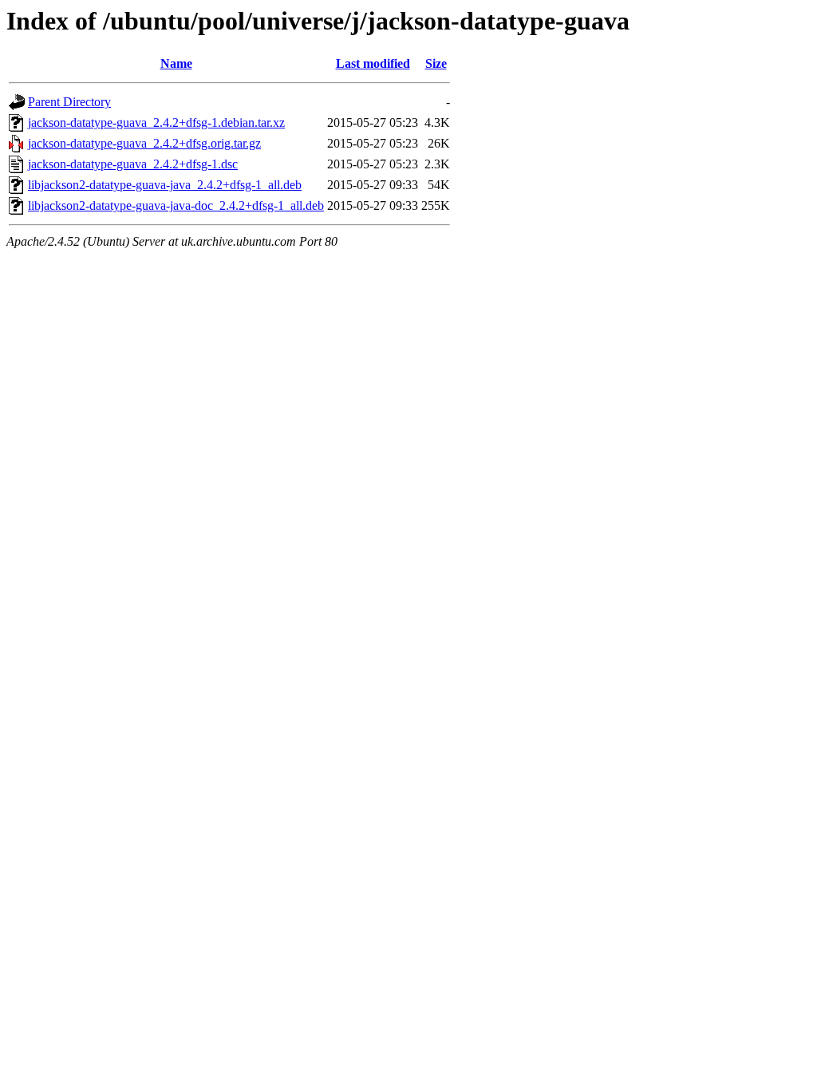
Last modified (373, 63)
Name (176, 63)
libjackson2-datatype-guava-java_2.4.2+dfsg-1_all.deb (165, 185)
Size (436, 63)
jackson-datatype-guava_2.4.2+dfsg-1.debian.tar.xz (156, 122)
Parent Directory (69, 102)
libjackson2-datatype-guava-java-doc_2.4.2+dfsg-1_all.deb (176, 205)
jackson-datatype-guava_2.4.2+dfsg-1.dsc (133, 164)
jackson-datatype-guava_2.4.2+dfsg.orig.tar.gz (144, 143)
